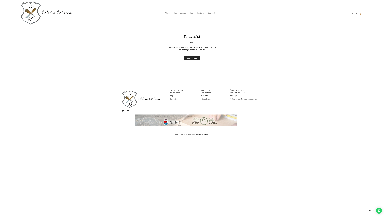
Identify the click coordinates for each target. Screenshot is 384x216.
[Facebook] (123, 110)
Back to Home (192, 58)
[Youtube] (128, 110)
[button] (379, 211)
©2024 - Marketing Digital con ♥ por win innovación (192, 135)
